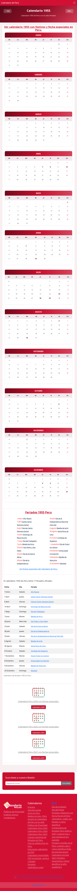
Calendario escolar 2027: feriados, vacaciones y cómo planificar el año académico (60, 861)
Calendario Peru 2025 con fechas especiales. (38, 726)
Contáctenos (9, 817)
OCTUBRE (38, 391)
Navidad (34, 671)
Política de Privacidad (37, 825)
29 (36, 259)
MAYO (38, 193)
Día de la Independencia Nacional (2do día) (47, 636)
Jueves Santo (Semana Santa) (42, 597)
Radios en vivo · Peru (37, 816)
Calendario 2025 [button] (38, 732)
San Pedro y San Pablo (39, 621)
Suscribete (66, 783)
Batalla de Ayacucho (38, 666)
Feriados (32, 864)
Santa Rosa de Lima (38, 646)
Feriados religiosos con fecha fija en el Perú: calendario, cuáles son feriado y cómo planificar (62, 818)
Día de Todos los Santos (40, 656)
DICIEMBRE (38, 470)
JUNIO (38, 233)
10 (67, 167)
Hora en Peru (34, 813)
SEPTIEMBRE (38, 351)
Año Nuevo (35, 592)
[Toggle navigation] (74, 2)
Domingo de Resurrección (41, 607)
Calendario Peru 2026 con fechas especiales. (38, 701)
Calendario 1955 (38, 11)
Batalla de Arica (37, 616)
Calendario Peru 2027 (37, 834)
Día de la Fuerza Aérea (39, 626)
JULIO (38, 272)
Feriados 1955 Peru (38, 512)
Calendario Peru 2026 (37, 831)
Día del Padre (58, 809)
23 (59, 294)
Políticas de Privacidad (14, 811)
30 (27, 338)
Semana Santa (34, 810)
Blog (54, 803)
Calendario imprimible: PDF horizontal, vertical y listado (38, 858)
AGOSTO (38, 312)
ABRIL (38, 154)
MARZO (38, 114)
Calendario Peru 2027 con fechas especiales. (38, 752)
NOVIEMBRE (38, 430)
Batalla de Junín (37, 641)
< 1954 (7, 11)
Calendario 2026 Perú (38, 885)
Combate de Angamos (39, 651)
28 (40, 298)
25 (67, 492)
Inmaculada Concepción (40, 661)
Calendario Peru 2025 (37, 828)
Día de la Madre (59, 806)
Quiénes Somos (11, 814)
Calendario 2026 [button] (38, 707)
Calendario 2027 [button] (38, 758)
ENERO (38, 35)
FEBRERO (38, 74)
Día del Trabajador (38, 611)
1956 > (69, 11)
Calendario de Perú (10, 2)
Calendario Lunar (36, 867)
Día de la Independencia (40, 631)
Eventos (31, 807)
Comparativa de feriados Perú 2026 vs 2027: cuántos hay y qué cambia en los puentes (62, 833)
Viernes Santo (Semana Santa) (42, 602)
